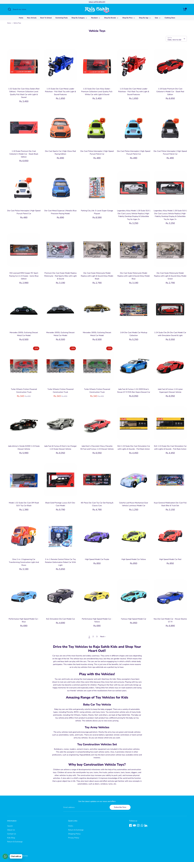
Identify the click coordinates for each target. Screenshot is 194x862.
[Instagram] (138, 825)
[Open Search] (9, 9)
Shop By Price (127, 18)
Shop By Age (144, 18)
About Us (11, 830)
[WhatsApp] (142, 825)
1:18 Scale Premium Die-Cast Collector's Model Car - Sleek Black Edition (23, 154)
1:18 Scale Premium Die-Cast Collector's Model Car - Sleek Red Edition (170, 92)
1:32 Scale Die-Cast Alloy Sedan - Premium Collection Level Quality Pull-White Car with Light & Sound (97, 92)
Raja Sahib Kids (23, 856)
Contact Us (11, 834)
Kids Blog (11, 838)
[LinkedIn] (145, 825)
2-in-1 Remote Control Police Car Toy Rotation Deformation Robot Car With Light (60, 562)
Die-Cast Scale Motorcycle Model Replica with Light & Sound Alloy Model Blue (133, 276)
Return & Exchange (15, 841)
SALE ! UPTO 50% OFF (97, 2)
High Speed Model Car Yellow (133, 559)
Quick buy (24, 82)
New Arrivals (31, 18)
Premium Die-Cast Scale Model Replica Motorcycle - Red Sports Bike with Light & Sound (60, 276)
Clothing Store (170, 18)
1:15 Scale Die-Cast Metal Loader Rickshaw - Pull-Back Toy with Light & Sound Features (60, 92)
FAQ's (70, 826)
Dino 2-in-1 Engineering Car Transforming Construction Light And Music (24, 562)
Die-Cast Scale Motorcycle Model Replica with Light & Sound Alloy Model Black (97, 276)
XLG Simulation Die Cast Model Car (60, 619)
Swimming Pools (61, 18)
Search (10, 826)
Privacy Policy (73, 838)
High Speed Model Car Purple (97, 559)
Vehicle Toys (17, 23)
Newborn (94, 18)
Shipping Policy (74, 834)
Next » (102, 636)
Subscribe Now (120, 807)
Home (21, 18)
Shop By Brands (110, 18)
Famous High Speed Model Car (133, 619)
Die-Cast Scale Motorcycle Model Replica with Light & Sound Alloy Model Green (170, 276)
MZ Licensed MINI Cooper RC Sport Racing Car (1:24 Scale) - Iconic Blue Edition (24, 276)
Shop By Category (78, 18)
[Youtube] (134, 825)
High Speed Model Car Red (170, 559)
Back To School (46, 18)
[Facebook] (130, 825)
